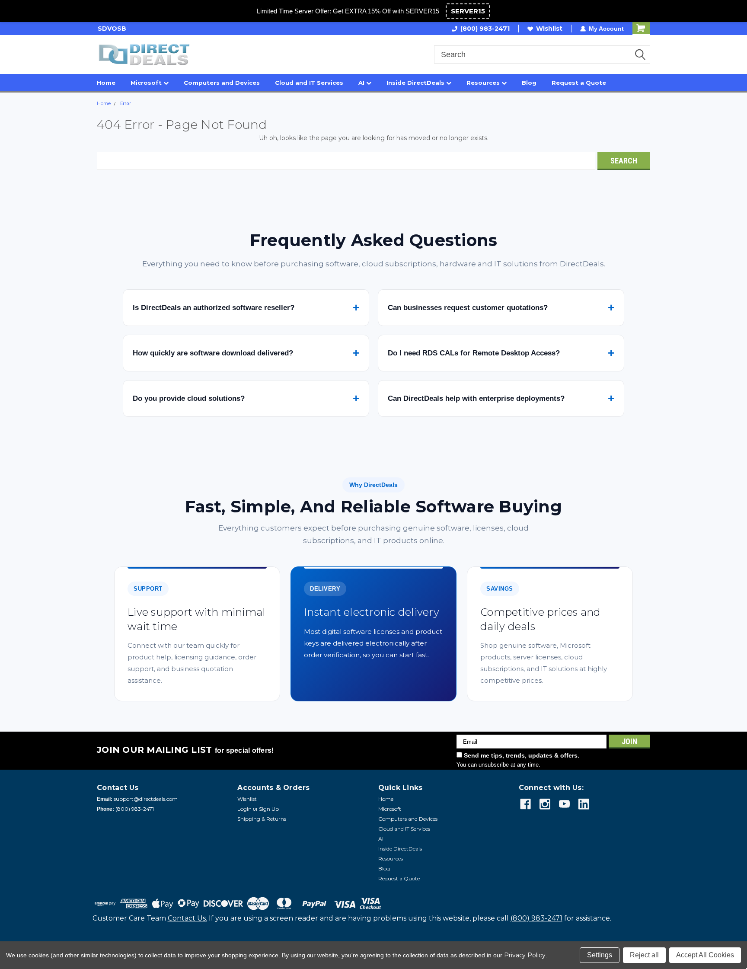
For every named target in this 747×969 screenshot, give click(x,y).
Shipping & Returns (261, 818)
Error (125, 103)
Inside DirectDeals (416, 82)
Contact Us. (187, 918)
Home (106, 82)
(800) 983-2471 (485, 28)
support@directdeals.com (146, 799)
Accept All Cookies (705, 955)
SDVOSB (111, 28)
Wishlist (549, 28)
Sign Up (269, 809)
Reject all (644, 955)
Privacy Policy (525, 955)
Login (244, 809)
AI (362, 82)
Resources (483, 82)
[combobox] (542, 54)
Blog (529, 82)
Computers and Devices (222, 82)
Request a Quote (579, 82)
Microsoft (147, 82)
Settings (599, 955)
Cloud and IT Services (309, 82)
